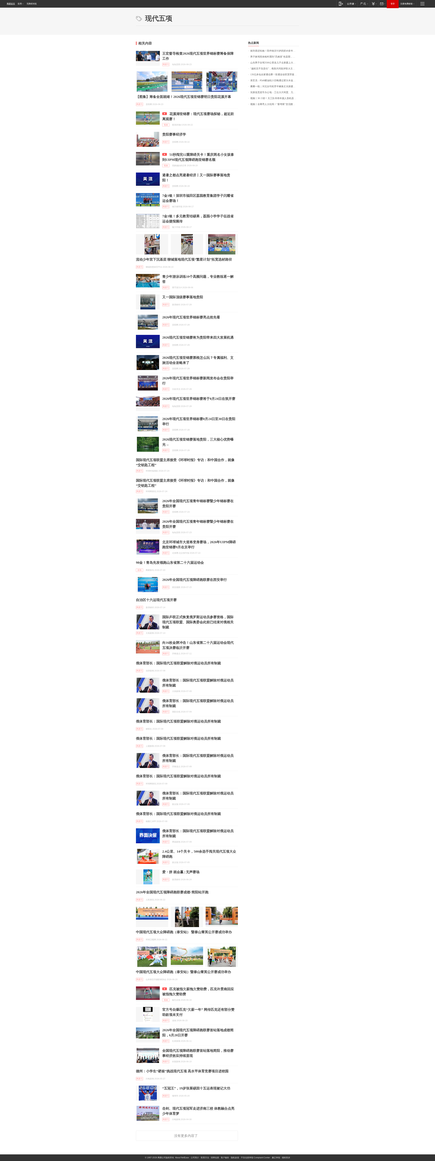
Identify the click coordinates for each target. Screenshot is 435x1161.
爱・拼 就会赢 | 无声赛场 (180, 872)
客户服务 (225, 1157)
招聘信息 (215, 1157)
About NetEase (182, 1157)
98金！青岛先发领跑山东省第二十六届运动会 (170, 562)
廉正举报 (276, 1157)
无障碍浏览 (32, 4)
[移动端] (340, 3)
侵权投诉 (286, 1157)
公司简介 (195, 1157)
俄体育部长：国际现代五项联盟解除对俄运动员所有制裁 (178, 663)
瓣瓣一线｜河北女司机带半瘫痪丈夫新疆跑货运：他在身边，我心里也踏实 (274, 86)
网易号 (166, 64)
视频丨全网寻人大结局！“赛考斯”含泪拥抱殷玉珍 (274, 104)
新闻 (139, 570)
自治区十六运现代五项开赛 (156, 600)
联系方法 (205, 1157)
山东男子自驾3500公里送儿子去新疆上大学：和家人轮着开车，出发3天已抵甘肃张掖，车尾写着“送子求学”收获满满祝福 (274, 62)
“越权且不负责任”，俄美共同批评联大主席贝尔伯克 (274, 68)
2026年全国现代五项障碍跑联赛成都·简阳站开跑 (172, 892)
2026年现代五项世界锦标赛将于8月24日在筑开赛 (198, 399)
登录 (393, 4)
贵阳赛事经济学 (174, 134)
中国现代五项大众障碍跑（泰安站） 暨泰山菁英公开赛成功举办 (184, 932)
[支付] (374, 3)
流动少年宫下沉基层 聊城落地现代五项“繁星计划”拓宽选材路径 (184, 259)
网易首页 (11, 4)
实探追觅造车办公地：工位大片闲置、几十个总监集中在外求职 (274, 92)
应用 (20, 4)
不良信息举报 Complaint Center (255, 1157)
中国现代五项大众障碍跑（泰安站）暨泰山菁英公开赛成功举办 (183, 972)
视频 (166, 125)
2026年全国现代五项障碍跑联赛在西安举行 (194, 580)
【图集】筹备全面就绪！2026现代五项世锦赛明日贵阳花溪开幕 (183, 97)
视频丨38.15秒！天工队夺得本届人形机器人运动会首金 (274, 98)
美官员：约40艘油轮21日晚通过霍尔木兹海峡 (274, 80)
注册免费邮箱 (406, 4)
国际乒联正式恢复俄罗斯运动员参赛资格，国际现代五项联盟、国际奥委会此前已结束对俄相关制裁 (198, 622)
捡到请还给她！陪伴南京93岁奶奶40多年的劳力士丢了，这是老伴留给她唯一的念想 (274, 51)
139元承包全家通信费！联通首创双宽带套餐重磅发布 (274, 74)
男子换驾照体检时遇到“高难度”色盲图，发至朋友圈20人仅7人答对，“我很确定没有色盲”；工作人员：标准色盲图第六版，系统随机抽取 (274, 56)
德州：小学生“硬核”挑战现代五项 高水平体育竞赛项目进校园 (182, 1071)
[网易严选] (364, 3)
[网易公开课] (351, 3)
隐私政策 (235, 1157)
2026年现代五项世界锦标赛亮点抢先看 (191, 317)
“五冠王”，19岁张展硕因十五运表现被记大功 (196, 1088)
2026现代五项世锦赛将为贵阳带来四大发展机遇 (198, 337)
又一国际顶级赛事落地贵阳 (182, 297)
